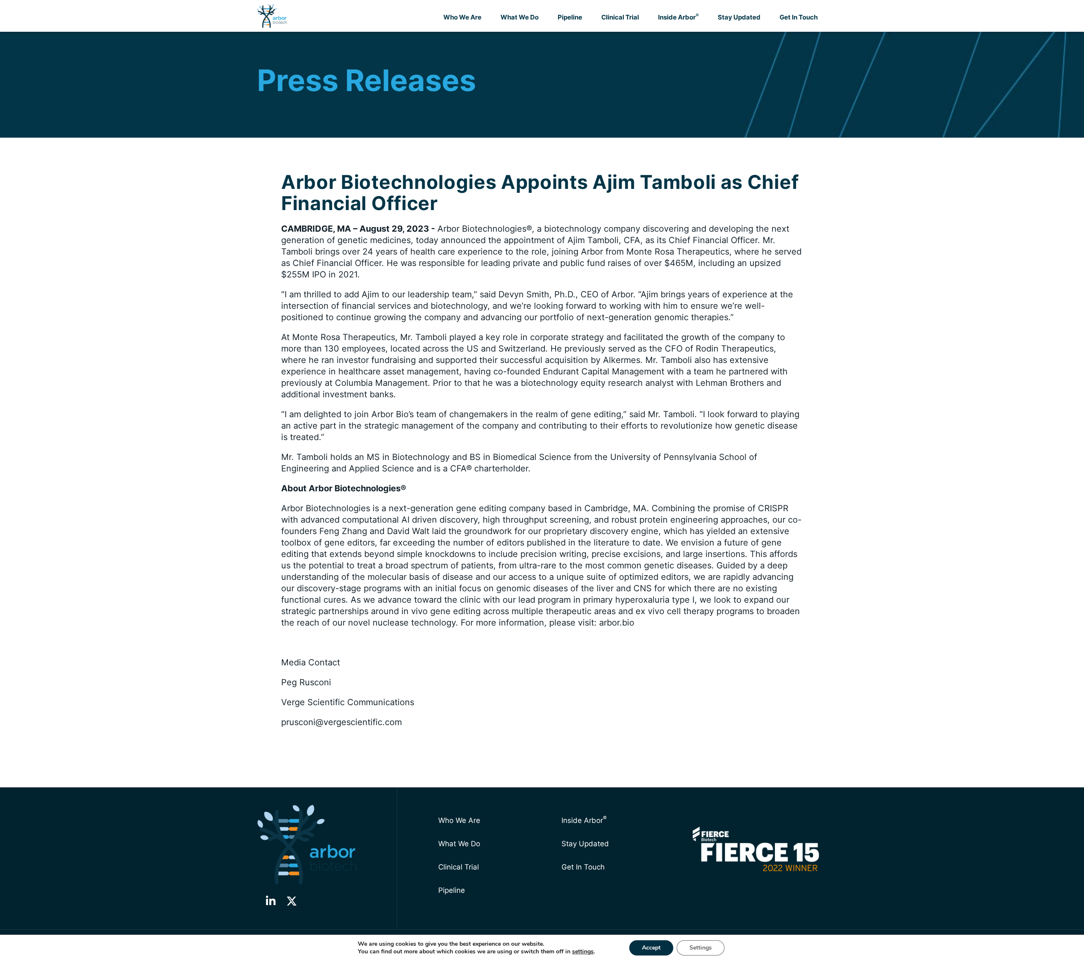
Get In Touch (799, 17)
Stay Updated (739, 17)
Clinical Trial (620, 17)
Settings (700, 948)
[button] (270, 901)
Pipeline (570, 17)
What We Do (520, 17)
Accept (651, 948)
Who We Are (462, 17)
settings (583, 951)
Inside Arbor (678, 16)
